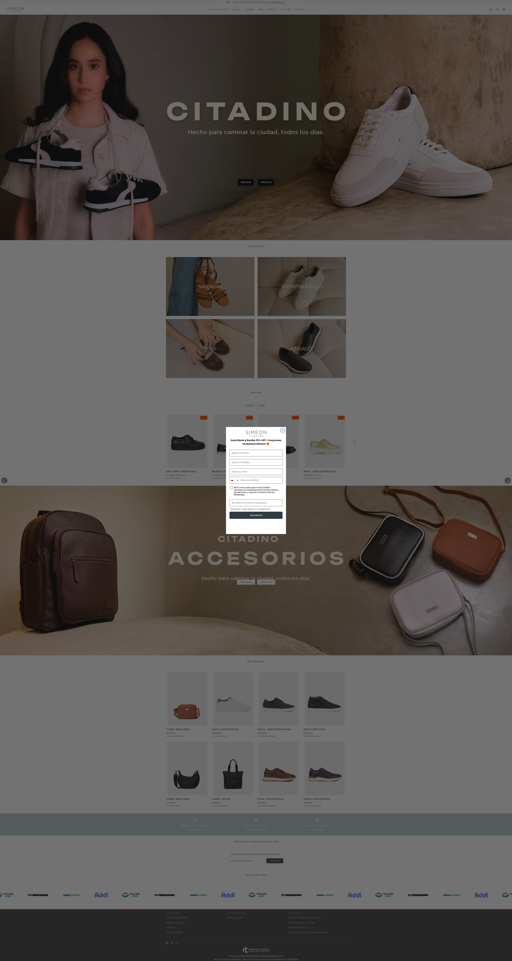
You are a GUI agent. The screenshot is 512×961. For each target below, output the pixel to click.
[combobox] (234, 480)
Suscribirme (256, 515)
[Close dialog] (282, 430)
